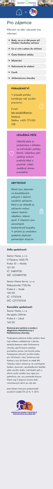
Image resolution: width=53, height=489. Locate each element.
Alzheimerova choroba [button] (23, 78)
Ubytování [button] (16, 60)
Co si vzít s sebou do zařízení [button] (26, 48)
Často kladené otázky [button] (22, 54)
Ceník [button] (14, 72)
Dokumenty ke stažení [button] (22, 66)
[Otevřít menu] (25, 12)
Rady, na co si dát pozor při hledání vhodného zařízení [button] (25, 41)
